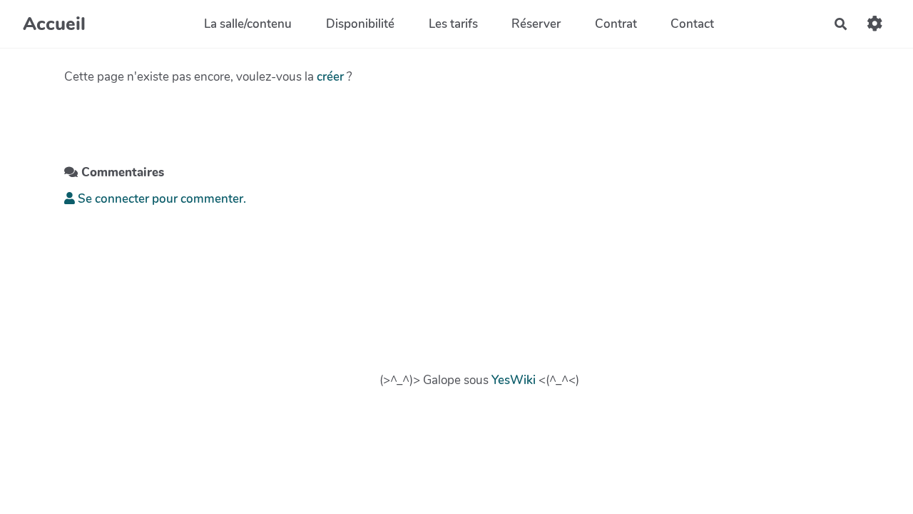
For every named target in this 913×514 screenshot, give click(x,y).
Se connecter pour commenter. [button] (160, 199)
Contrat (616, 24)
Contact (692, 24)
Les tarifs (453, 24)
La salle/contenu (248, 24)
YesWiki (513, 380)
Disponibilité (360, 24)
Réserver (536, 24)
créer (330, 77)
